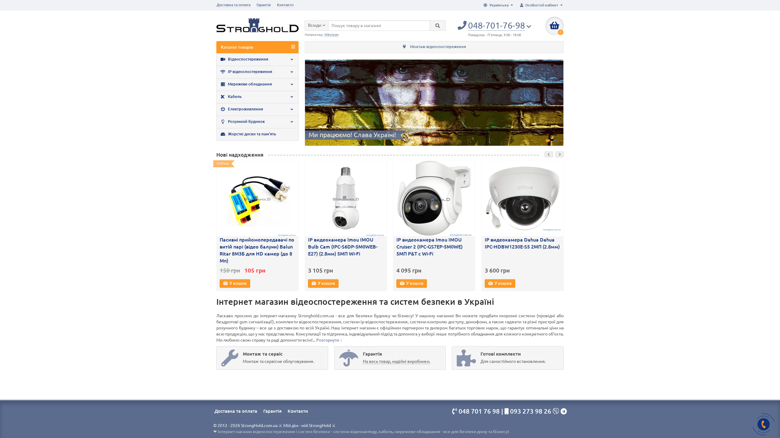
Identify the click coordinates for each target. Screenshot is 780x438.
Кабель (234, 96)
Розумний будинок (246, 121)
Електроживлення (245, 109)
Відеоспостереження (247, 59)
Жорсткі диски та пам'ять (251, 134)
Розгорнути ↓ (329, 340)
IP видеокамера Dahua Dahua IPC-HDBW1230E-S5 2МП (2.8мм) (522, 243)
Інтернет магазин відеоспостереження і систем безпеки (274, 431)
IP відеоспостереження (249, 71)
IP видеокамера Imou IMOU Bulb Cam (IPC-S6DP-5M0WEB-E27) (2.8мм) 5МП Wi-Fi (343, 246)
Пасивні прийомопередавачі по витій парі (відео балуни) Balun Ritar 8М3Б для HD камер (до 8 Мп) (257, 250)
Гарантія (264, 5)
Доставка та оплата (233, 5)
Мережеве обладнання (249, 84)
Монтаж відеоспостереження (437, 46)
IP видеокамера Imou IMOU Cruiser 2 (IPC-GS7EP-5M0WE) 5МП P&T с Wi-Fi (429, 246)
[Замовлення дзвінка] (763, 424)
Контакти (285, 5)
